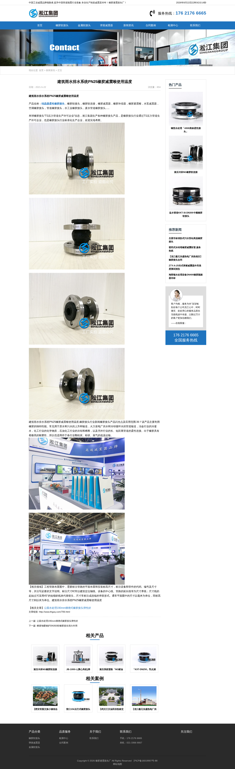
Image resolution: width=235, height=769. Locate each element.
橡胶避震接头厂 (103, 760)
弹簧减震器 (106, 25)
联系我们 (195, 25)
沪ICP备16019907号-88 (145, 760)
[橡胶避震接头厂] (43, 13)
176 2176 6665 (191, 13)
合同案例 (151, 25)
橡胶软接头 (62, 25)
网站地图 (117, 764)
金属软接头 (84, 25)
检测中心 (173, 25)
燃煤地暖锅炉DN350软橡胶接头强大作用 (57, 625)
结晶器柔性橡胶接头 (53, 103)
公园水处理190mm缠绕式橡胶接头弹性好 (67, 608)
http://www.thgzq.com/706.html (54, 612)
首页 (39, 25)
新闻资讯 (128, 25)
